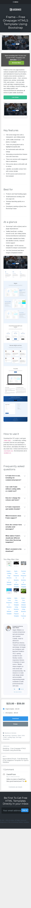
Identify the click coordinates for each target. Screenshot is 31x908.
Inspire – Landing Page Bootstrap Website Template (9, 578)
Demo (15, 724)
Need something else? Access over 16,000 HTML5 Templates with (15, 57)
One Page (18, 737)
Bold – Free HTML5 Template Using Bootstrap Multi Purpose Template (16, 607)
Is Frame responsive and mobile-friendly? (13, 508)
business (14, 735)
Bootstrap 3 (8, 735)
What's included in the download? (14, 550)
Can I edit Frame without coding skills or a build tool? (13, 489)
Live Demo (15, 97)
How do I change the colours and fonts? (13, 499)
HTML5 (5, 737)
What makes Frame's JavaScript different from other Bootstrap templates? (13, 539)
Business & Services (10, 733)
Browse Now (16, 63)
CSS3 (23, 735)
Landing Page (11, 737)
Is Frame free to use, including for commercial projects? (13, 478)
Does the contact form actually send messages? (14, 527)
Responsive (6, 739)
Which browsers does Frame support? (13, 517)
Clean (19, 735)
